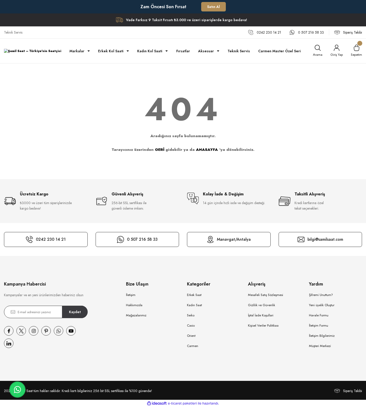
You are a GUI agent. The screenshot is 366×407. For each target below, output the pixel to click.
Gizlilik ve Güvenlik (261, 305)
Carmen (192, 346)
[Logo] (32, 51)
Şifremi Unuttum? (321, 294)
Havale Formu (318, 315)
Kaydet (75, 311)
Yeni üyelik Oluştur (321, 305)
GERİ (159, 149)
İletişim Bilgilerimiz (322, 335)
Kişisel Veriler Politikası (263, 325)
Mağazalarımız (136, 315)
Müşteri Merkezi (320, 346)
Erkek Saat (194, 294)
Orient (191, 335)
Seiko (190, 315)
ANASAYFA (207, 149)
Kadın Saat (194, 305)
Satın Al (213, 6)
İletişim (130, 294)
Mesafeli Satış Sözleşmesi (265, 294)
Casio (191, 325)
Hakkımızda (134, 305)
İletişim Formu (318, 325)
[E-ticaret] (182, 403)
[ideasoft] (157, 403)
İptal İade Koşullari (260, 315)
